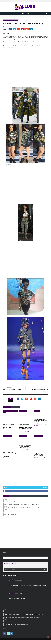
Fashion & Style (37, 410)
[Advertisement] (25, 475)
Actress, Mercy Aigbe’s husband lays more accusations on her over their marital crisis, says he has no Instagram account (25, 427)
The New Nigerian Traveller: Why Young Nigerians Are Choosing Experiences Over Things (27, 592)
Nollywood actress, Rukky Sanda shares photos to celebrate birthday (40, 454)
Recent (4, 575)
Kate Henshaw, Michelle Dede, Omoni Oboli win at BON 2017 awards (9, 426)
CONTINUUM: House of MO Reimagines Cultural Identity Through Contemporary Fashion (20, 16)
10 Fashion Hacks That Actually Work (17, 598)
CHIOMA (11, 580)
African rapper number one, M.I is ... (12, 389)
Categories (5, 555)
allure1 (15, 428)
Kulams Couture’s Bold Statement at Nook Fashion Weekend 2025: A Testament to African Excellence (41, 421)
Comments (15, 575)
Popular (10, 575)
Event (16, 410)
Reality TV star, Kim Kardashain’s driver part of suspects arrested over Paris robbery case (9, 454)
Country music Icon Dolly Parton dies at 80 (11, 15)
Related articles (7, 406)
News (4, 412)
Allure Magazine (6, 410)
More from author (15, 406)
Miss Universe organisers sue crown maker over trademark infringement (25, 446)
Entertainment (12, 410)
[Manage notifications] (48, 637)
